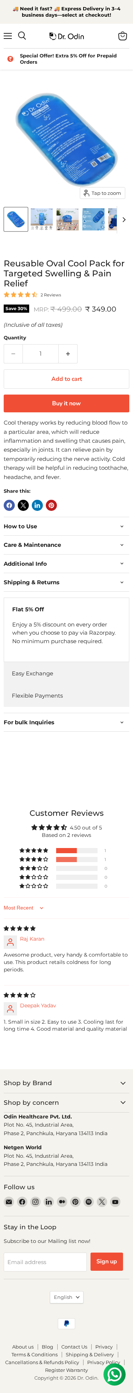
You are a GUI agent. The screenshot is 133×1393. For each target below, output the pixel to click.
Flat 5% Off (28, 609)
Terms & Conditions (34, 1354)
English (63, 1297)
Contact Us (74, 1347)
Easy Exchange (32, 673)
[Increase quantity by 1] (68, 353)
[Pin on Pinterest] (51, 505)
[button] (34, 850)
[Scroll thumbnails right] (123, 219)
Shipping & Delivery (90, 1354)
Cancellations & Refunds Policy (42, 1362)
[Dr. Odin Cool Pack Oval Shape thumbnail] (16, 219)
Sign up (106, 1261)
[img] (19, 928)
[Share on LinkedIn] (37, 505)
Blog (47, 1347)
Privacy (104, 1347)
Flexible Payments (37, 695)
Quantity (15, 337)
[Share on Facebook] (9, 505)
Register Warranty (66, 1370)
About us (23, 1347)
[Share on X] (23, 505)
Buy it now (66, 403)
